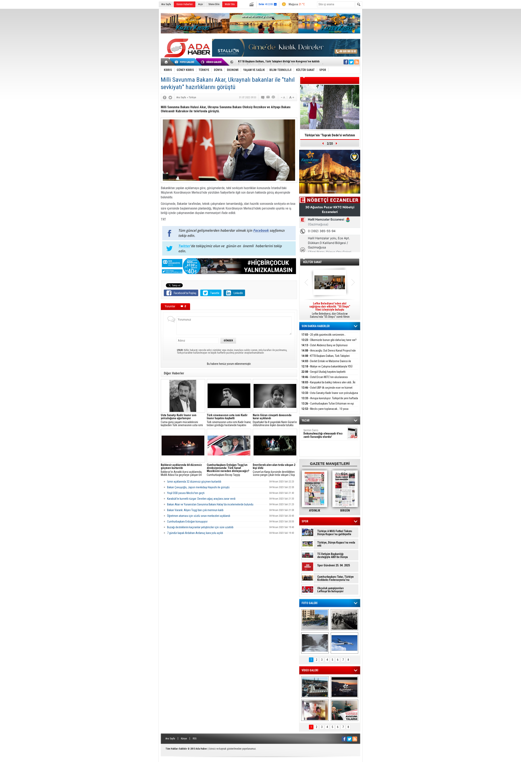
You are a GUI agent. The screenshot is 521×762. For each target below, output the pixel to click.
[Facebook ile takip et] (346, 62)
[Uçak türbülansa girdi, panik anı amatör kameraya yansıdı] (315, 710)
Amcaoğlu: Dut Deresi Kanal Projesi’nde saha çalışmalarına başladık (328, 353)
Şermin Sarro (323, 433)
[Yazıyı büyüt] (291, 97)
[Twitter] (170, 97)
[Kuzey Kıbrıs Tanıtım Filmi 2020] (315, 687)
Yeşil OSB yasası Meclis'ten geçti (186, 493)
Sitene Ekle (213, 4)
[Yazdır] (273, 97)
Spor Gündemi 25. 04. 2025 (333, 565)
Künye (184, 738)
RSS (194, 738)
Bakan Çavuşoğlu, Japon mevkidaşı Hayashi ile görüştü (198, 487)
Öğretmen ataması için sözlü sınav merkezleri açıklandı (198, 515)
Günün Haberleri (184, 4)
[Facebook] (164, 97)
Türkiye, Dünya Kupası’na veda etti (336, 544)
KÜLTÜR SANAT (312, 262)
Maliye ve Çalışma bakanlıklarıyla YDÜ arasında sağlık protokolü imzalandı (326, 369)
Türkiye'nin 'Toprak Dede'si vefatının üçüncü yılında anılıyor (329, 136)
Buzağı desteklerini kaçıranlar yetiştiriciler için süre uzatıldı (200, 527)
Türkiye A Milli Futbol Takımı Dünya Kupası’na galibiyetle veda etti (334, 533)
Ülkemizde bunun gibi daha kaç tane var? (329, 340)
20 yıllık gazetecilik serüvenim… (323, 334)
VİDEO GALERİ (310, 670)
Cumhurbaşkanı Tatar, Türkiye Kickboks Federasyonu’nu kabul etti (335, 578)
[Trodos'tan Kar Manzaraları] (315, 643)
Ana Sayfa (166, 4)
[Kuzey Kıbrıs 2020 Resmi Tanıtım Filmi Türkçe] (344, 687)
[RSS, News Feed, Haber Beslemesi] (356, 62)
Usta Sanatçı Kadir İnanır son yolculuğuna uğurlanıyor (329, 395)
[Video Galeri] (211, 62)
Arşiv (200, 4)
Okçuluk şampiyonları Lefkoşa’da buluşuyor (330, 590)
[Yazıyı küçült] (282, 97)
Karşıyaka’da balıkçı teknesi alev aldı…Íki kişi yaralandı (328, 385)
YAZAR (306, 420)
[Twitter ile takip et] (351, 62)
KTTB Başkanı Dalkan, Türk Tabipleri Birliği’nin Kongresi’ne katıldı (325, 358)
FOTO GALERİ (309, 603)
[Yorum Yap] (263, 97)
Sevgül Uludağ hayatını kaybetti (323, 371)
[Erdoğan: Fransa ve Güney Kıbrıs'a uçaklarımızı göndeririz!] (344, 710)
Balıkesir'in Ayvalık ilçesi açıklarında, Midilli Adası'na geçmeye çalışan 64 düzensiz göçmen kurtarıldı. (181, 469)
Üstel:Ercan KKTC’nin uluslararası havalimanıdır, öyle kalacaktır (324, 379)
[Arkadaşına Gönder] (268, 97)
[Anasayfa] (166, 62)
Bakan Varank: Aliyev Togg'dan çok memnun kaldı (195, 510)
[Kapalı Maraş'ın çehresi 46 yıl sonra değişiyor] (315, 619)
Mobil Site (230, 4)
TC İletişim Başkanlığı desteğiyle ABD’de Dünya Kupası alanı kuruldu (332, 555)
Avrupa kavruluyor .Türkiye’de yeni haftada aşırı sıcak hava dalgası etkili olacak (329, 401)
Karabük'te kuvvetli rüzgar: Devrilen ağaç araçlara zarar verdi (201, 498)
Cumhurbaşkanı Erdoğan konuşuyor (187, 521)
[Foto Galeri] (185, 62)
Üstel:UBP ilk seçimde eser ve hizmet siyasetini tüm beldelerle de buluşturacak (326, 390)
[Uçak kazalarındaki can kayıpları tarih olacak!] (344, 643)
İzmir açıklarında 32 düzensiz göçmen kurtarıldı (194, 481)
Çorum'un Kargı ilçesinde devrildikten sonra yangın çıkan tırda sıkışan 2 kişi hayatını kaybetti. (274, 469)
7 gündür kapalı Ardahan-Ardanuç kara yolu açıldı (195, 533)
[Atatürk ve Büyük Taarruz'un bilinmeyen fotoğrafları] (344, 619)
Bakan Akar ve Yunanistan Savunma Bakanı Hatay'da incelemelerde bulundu (210, 504)
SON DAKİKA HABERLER (316, 326)
